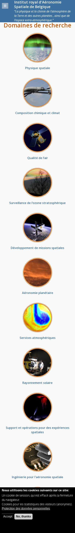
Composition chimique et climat (37, 113)
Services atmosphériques (38, 338)
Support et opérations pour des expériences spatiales (37, 430)
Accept (7, 516)
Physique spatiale (37, 68)
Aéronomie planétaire (37, 293)
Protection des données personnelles (26, 508)
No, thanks (23, 516)
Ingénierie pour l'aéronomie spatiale (37, 477)
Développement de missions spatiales (37, 248)
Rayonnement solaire (37, 383)
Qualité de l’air (37, 158)
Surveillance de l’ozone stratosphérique (37, 203)
